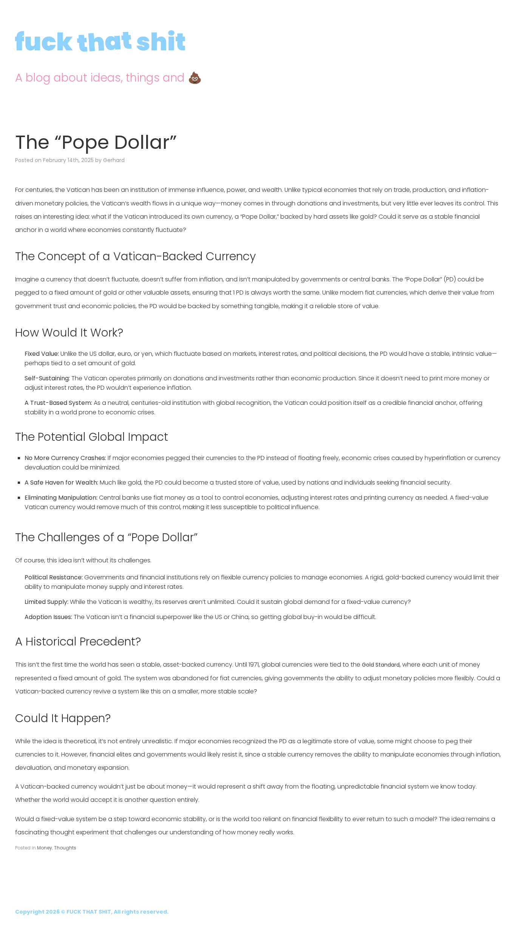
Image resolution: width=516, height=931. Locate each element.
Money (44, 848)
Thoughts (65, 848)
